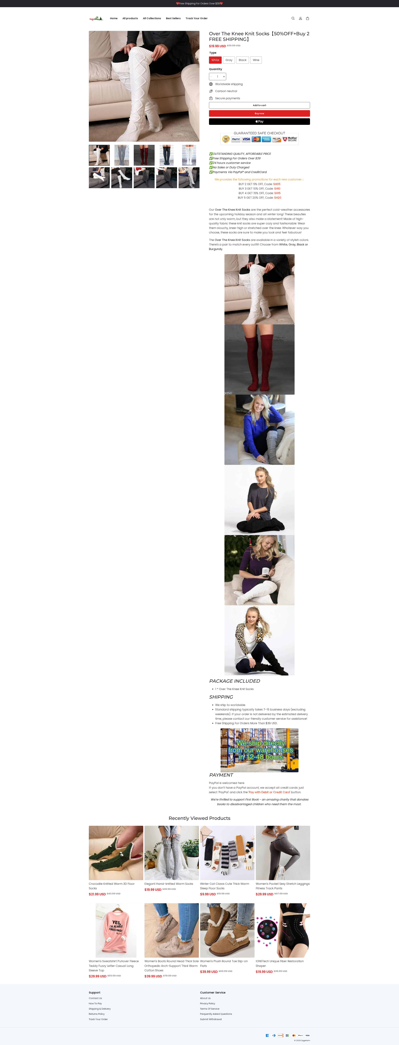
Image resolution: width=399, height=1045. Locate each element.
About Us (205, 998)
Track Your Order (197, 18)
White (215, 60)
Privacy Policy (207, 1003)
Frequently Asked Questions (216, 1014)
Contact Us (95, 998)
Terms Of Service (209, 1008)
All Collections (152, 18)
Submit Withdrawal (211, 1019)
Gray (229, 60)
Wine (256, 60)
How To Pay (95, 1003)
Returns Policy (97, 1014)
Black (242, 60)
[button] (293, 18)
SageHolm (305, 1040)
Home (114, 18)
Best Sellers (173, 18)
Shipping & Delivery (100, 1008)
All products (130, 18)
